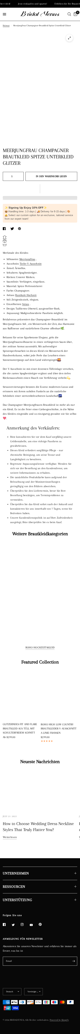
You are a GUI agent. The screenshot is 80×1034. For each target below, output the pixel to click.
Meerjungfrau (27, 259)
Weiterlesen (10, 837)
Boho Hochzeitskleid (40, 647)
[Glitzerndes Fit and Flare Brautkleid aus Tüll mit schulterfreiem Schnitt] (21, 694)
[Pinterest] (43, 924)
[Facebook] (7, 924)
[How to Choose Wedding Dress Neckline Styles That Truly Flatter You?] (40, 790)
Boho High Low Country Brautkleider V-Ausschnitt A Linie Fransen (58, 728)
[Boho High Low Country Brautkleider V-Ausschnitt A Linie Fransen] (59, 694)
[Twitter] (16, 925)
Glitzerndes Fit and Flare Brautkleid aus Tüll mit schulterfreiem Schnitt (20, 728)
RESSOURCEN (14, 887)
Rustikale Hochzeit (25, 295)
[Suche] (69, 14)
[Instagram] (25, 924)
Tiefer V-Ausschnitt (30, 263)
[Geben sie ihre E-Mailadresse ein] (73, 961)
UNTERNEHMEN (16, 873)
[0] (74, 14)
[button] (40, 188)
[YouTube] (34, 925)
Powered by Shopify (59, 1020)
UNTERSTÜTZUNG (17, 900)
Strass (25, 304)
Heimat (6, 25)
